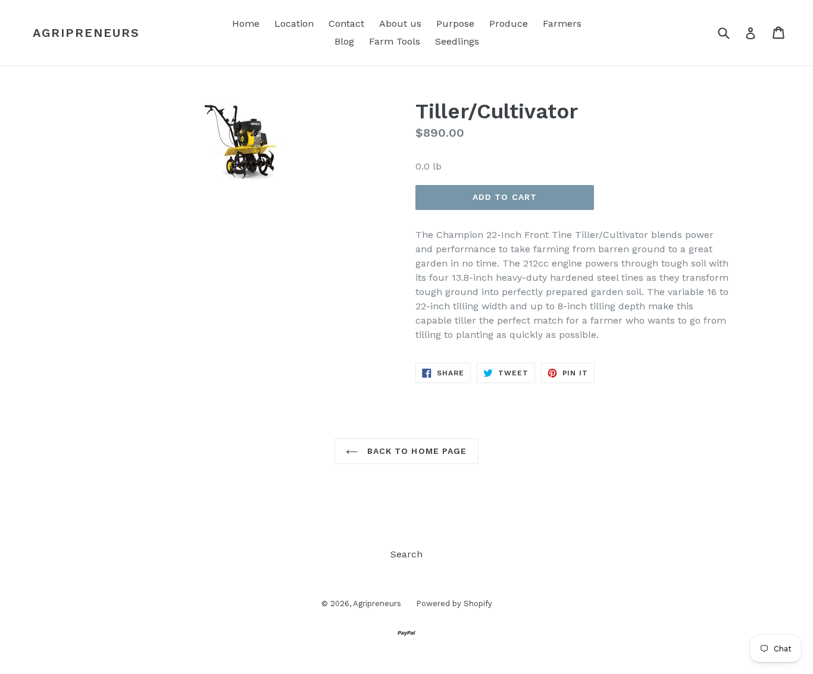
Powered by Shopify (454, 603)
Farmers (562, 23)
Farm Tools (394, 41)
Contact (346, 23)
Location (294, 23)
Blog (344, 41)
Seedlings (457, 41)
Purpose (455, 23)
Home (245, 23)
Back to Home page (415, 451)
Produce (508, 23)
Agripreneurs (86, 33)
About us (400, 23)
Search (406, 554)
